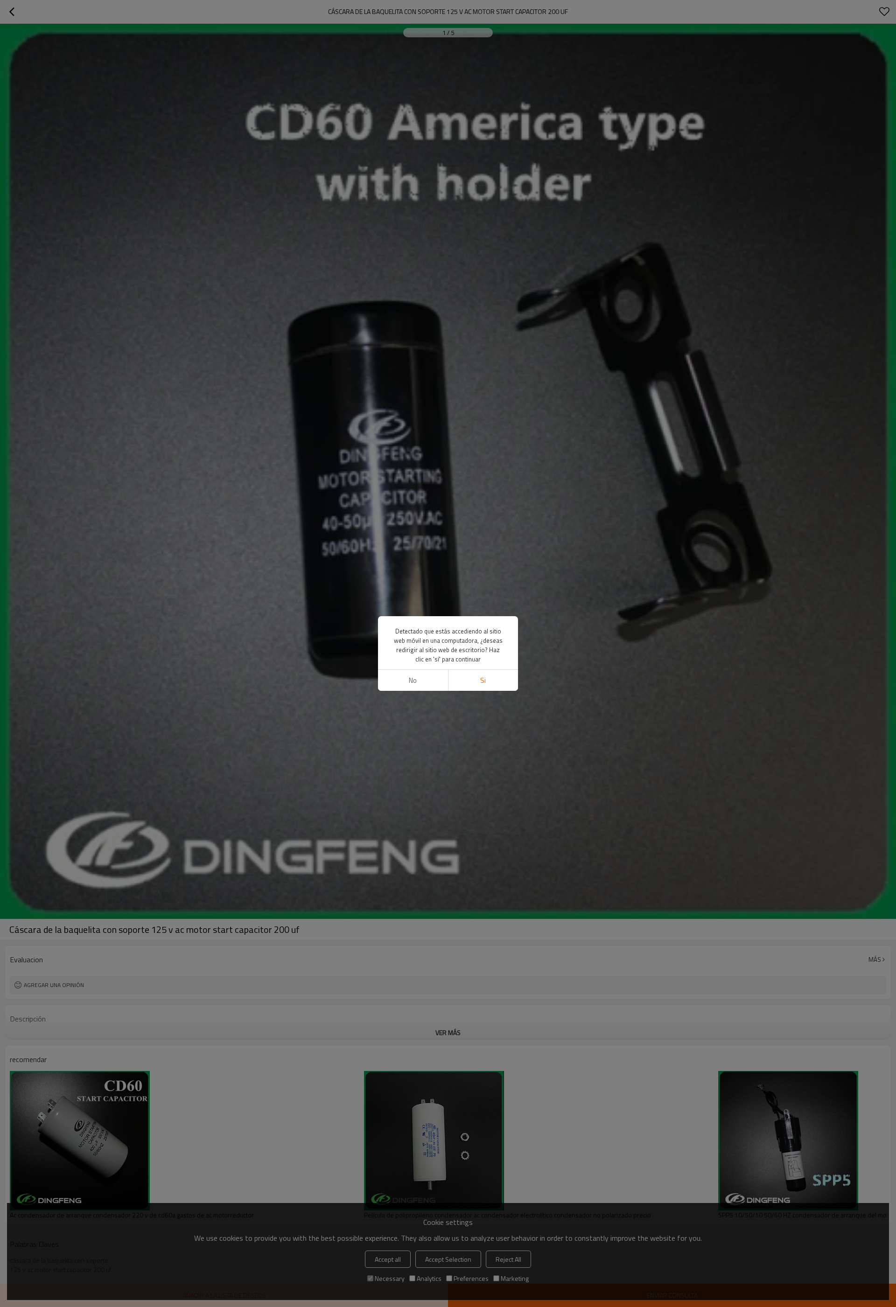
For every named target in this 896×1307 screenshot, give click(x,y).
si (483, 680)
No (413, 680)
